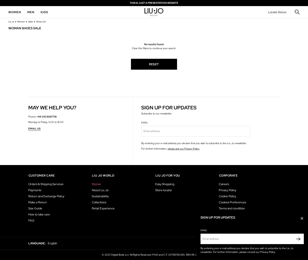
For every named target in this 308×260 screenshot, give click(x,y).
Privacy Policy (227, 190)
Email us (34, 128)
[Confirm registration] (297, 239)
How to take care (39, 214)
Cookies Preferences (232, 202)
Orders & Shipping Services (45, 184)
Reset (154, 64)
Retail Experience (103, 208)
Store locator (163, 190)
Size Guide (35, 208)
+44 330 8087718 (46, 116)
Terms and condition (232, 208)
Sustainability (100, 196)
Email (204, 230)
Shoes (41, 21)
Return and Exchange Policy (46, 196)
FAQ (31, 220)
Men (30, 12)
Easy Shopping (164, 184)
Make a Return (37, 202)
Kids (44, 12)
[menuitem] (14, 12)
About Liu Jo (100, 190)
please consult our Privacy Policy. (257, 252)
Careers (224, 184)
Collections (99, 202)
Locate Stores (277, 12)
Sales (31, 21)
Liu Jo (11, 21)
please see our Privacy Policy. (184, 148)
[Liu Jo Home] (154, 12)
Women (14, 12)
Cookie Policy (227, 196)
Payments (34, 190)
